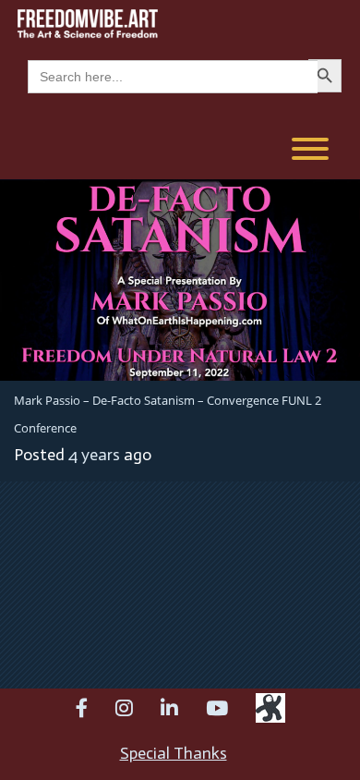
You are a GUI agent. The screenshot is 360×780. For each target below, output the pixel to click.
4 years (94, 455)
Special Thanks (173, 753)
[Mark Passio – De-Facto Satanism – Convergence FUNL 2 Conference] (180, 278)
